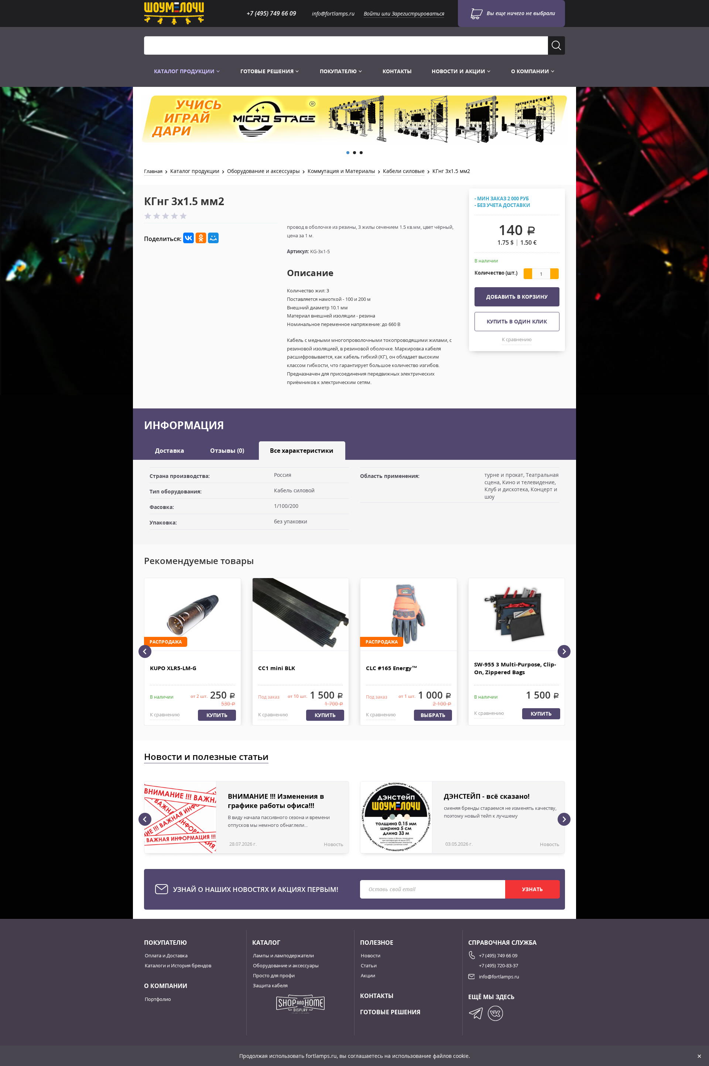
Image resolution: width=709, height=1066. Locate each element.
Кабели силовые (404, 170)
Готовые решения (267, 71)
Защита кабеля (270, 985)
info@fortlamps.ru (333, 13)
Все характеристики (301, 451)
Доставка (169, 451)
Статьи (369, 965)
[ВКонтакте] (188, 238)
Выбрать (433, 715)
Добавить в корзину (517, 296)
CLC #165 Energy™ (391, 668)
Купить (216, 715)
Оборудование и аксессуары (263, 170)
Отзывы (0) (227, 451)
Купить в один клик (517, 321)
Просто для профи (274, 975)
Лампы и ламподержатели (283, 955)
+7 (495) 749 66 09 (271, 13)
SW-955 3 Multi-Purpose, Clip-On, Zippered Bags (515, 668)
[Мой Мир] (213, 238)
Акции (368, 975)
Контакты (397, 71)
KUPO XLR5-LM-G (173, 668)
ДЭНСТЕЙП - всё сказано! (487, 796)
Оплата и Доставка (166, 955)
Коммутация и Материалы (341, 170)
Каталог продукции (185, 71)
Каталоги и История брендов (178, 965)
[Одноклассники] (201, 238)
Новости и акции (459, 71)
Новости (370, 955)
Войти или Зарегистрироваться (404, 13)
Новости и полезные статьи (206, 756)
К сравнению (517, 339)
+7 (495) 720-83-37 (498, 965)
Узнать (532, 889)
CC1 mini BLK (276, 668)
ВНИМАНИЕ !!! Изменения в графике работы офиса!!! (276, 801)
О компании (531, 71)
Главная (153, 171)
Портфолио (158, 999)
